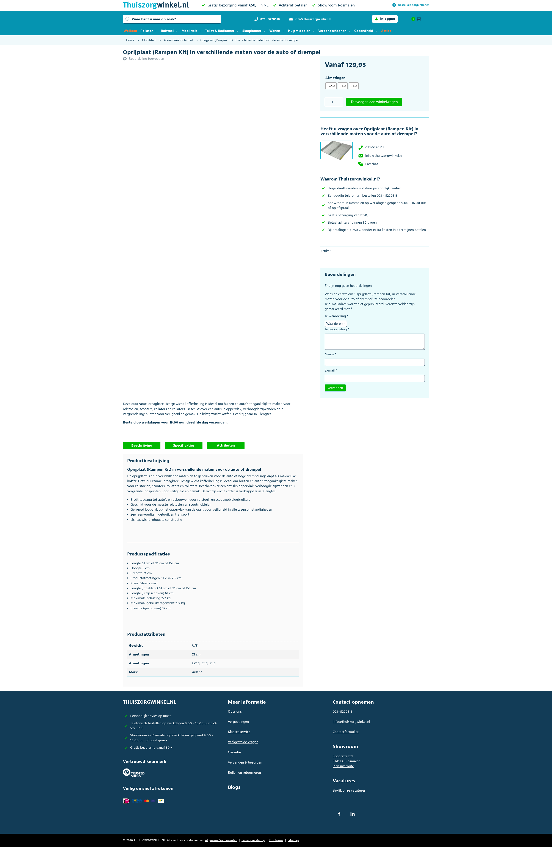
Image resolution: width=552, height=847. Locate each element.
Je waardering (336, 316)
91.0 (212, 663)
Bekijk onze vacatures (349, 790)
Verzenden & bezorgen (245, 762)
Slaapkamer (251, 31)
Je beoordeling (337, 329)
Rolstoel (167, 31)
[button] (385, 19)
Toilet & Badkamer (219, 31)
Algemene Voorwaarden (221, 840)
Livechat (371, 164)
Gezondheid (363, 31)
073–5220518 (343, 711)
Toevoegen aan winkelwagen (374, 101)
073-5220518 (374, 147)
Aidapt (197, 672)
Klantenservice (239, 732)
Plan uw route (343, 766)
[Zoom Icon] (228, 124)
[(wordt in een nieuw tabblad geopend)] (133, 772)
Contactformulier (346, 732)
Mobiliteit (189, 31)
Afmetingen (335, 78)
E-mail (331, 370)
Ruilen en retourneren (244, 772)
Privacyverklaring (253, 840)
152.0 (196, 663)
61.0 (204, 663)
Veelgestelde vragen (243, 742)
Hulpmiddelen (299, 31)
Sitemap (293, 840)
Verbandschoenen (332, 31)
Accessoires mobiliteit (178, 40)
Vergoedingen (238, 722)
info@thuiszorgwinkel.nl (384, 156)
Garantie (234, 752)
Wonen (274, 31)
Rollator (146, 31)
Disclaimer (276, 840)
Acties (386, 31)
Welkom (130, 31)
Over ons (235, 711)
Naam (330, 354)
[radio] (331, 86)
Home (130, 40)
